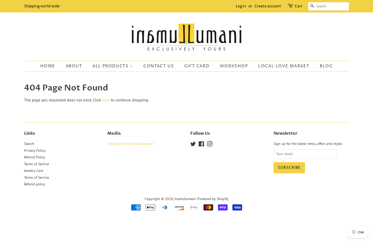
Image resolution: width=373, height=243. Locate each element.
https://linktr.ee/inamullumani (130, 143)
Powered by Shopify (212, 198)
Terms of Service (36, 177)
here (106, 99)
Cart (298, 6)
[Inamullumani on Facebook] (201, 145)
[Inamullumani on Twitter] (193, 145)
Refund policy (34, 184)
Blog (326, 66)
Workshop (234, 66)
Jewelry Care (33, 170)
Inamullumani (185, 198)
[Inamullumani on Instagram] (209, 145)
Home (47, 66)
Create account (268, 6)
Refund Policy (34, 157)
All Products (111, 66)
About (74, 66)
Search (29, 143)
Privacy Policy (35, 150)
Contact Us (158, 66)
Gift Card (196, 66)
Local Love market (283, 66)
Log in (241, 6)
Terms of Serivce (36, 164)
